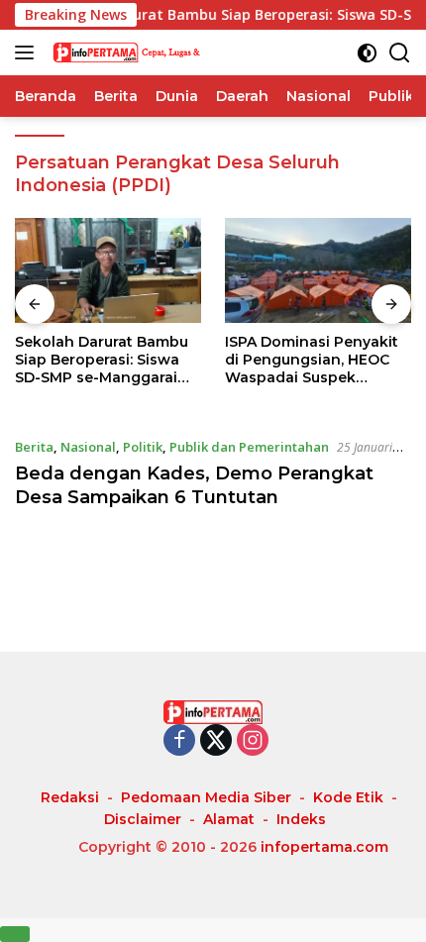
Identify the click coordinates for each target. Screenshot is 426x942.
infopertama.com (324, 847)
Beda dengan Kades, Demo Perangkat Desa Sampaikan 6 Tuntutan (194, 485)
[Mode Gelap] (367, 53)
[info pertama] (148, 52)
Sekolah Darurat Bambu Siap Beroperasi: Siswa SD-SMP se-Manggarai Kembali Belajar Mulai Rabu (101, 360)
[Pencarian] (399, 53)
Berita (34, 447)
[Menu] (28, 52)
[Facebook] (179, 741)
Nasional (88, 447)
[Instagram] (252, 741)
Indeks (301, 819)
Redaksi (70, 797)
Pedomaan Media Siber (206, 797)
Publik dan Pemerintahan (249, 447)
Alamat (229, 819)
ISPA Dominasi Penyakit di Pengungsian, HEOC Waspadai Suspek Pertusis (311, 360)
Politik (142, 447)
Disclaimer (142, 819)
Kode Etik (348, 797)
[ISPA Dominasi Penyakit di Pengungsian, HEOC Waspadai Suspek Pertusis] (318, 270)
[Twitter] (216, 741)
